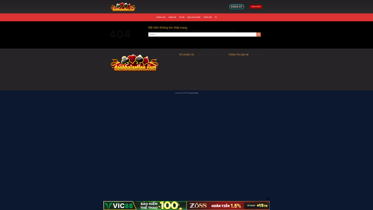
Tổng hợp (207, 17)
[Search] (215, 17)
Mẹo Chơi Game (193, 17)
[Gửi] (258, 34)
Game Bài (172, 17)
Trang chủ (161, 17)
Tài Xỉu (182, 17)
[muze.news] (123, 7)
